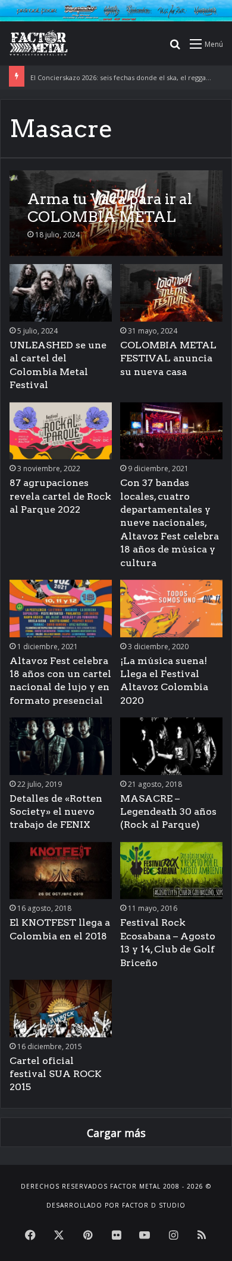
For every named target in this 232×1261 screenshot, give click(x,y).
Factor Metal (135, 1186)
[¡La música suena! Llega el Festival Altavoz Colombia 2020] (171, 608)
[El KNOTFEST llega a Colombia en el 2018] (60, 871)
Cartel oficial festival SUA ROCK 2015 (56, 1074)
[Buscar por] (175, 47)
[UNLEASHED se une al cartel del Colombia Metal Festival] (60, 293)
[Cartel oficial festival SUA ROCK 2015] (60, 1008)
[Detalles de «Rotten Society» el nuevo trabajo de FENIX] (60, 746)
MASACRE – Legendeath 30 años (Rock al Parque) (168, 812)
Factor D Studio (154, 1205)
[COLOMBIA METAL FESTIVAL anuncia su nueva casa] (171, 293)
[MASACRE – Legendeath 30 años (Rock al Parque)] (171, 746)
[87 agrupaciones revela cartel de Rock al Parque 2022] (60, 431)
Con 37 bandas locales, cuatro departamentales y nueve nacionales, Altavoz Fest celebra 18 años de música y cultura (169, 522)
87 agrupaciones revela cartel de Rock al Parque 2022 (60, 496)
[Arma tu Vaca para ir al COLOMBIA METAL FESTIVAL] (116, 213)
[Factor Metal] (38, 43)
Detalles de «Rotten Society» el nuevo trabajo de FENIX (56, 812)
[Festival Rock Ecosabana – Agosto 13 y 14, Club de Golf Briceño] (171, 871)
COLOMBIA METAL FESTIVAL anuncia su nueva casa (168, 358)
